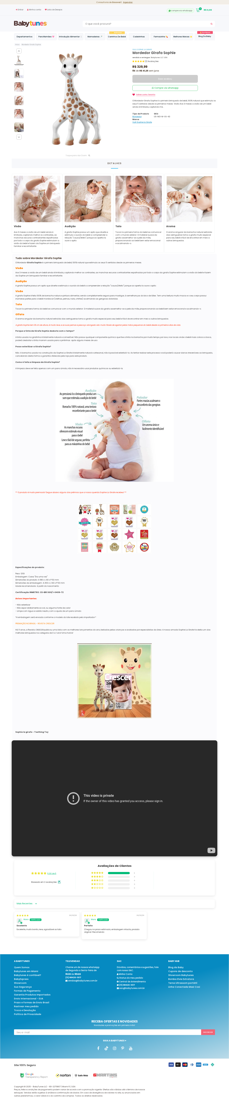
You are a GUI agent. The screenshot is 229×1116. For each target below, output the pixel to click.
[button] (138, 61)
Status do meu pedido (131, 977)
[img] (23, 915)
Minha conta (35, 9)
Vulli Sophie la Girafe (142, 49)
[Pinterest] (122, 1048)
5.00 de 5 (51, 873)
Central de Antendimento (132, 981)
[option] (77, 100)
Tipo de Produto (140, 113)
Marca (135, 119)
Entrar (20, 9)
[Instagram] (114, 1048)
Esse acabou (165, 78)
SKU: (156, 113)
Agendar (128, 2)
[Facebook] (98, 1048)
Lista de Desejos (54, 9)
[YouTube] (131, 1048)
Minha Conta (125, 974)
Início (17, 44)
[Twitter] (106, 1048)
